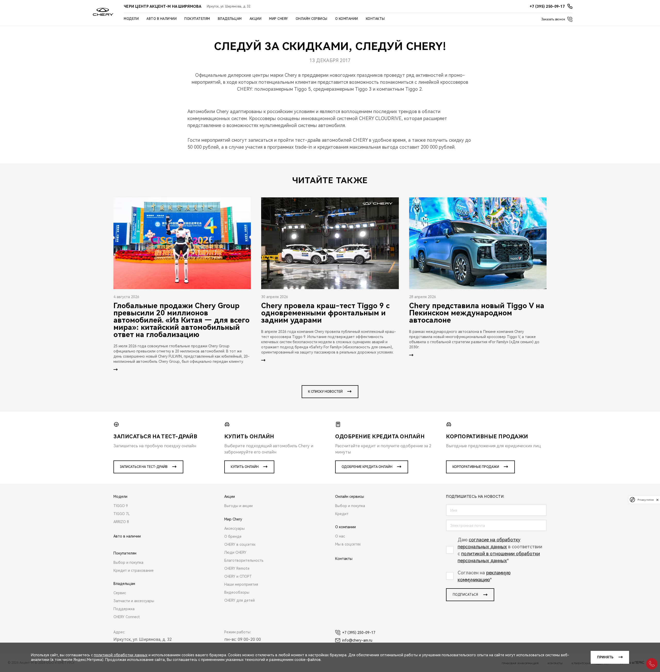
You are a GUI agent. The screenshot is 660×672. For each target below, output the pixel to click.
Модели (131, 19)
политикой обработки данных (120, 655)
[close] (657, 500)
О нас (340, 536)
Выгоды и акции (238, 506)
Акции (256, 19)
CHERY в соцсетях (239, 544)
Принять (605, 657)
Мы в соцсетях (348, 544)
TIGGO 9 (120, 506)
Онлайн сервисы (311, 19)
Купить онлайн (245, 467)
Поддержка (124, 609)
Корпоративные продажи (475, 467)
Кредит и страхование (133, 570)
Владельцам (230, 19)
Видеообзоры (236, 592)
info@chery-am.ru (357, 640)
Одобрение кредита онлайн (367, 467)
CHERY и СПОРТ (238, 576)
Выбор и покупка (128, 562)
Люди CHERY (235, 552)
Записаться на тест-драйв (144, 467)
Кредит (342, 514)
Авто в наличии (161, 19)
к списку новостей (325, 391)
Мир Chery (278, 19)
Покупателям (197, 19)
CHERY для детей (239, 600)
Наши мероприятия (241, 584)
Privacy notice (646, 499)
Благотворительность (243, 560)
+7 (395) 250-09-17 (358, 633)
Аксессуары (234, 528)
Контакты (375, 19)
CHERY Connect (126, 617)
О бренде (233, 536)
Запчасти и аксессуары (133, 601)
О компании (346, 19)
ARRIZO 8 (121, 522)
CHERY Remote (237, 568)
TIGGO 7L (121, 514)
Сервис (119, 593)
